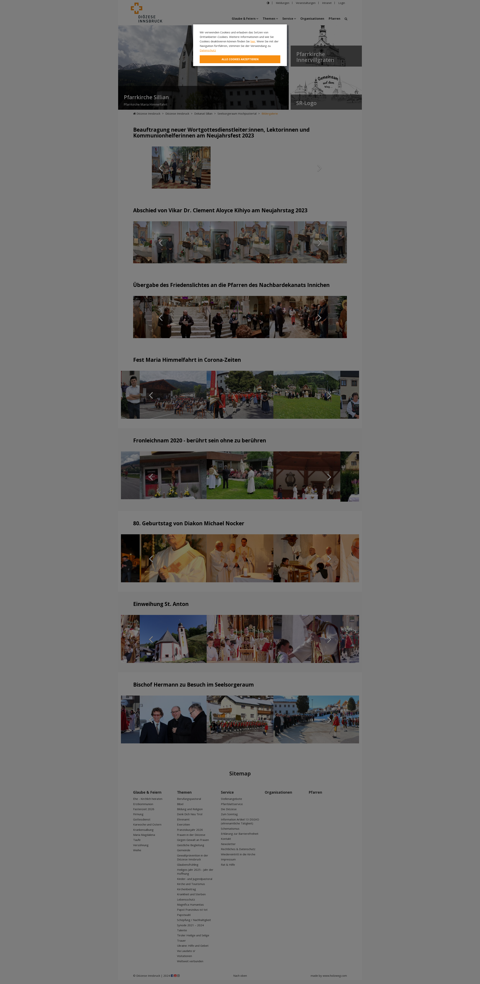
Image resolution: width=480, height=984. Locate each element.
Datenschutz (208, 50)
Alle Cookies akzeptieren (240, 59)
